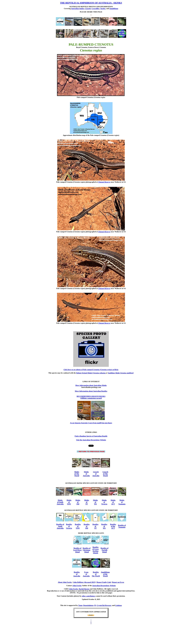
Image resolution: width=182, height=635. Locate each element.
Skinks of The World (76, 474)
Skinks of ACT (113, 502)
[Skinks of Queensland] (78, 495)
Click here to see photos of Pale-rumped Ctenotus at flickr (91, 369)
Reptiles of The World (96, 574)
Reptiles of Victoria (69, 526)
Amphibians (113, 8)
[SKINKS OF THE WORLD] (76, 467)
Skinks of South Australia (60, 502)
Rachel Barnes (84, 589)
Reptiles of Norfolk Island (104, 550)
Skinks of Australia (86, 474)
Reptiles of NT (95, 526)
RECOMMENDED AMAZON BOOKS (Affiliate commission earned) (91, 397)
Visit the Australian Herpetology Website (91, 440)
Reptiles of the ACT (113, 526)
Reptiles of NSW (78, 526)
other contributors (88, 596)
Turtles (102, 8)
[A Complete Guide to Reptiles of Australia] (98, 419)
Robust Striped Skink (91, 373)
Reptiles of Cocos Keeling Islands (95, 550)
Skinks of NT (86, 502)
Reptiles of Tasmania (122, 526)
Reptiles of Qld (87, 526)
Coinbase (118, 605)
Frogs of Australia (86, 574)
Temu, (80, 605)
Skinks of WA (95, 502)
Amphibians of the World (105, 574)
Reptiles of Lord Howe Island (77, 550)
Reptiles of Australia (76, 574)
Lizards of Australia (95, 474)
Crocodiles (95, 8)
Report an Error (118, 582)
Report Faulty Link (104, 582)
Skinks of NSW (69, 502)
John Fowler (77, 585)
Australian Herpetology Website (104, 585)
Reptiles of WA (104, 526)
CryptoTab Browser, (104, 605)
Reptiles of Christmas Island (86, 550)
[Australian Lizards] (95, 467)
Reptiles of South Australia (60, 526)
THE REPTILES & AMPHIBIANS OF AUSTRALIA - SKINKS (91, 2)
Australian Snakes (77, 8)
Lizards (88, 8)
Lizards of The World (105, 474)
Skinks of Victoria (104, 502)
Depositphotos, (88, 605)
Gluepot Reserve (104, 182)
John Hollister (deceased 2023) (84, 582)
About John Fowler (65, 582)
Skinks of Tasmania (121, 502)
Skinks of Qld (77, 502)
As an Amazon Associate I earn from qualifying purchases (91, 423)
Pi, (95, 605)
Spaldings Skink (121, 373)
